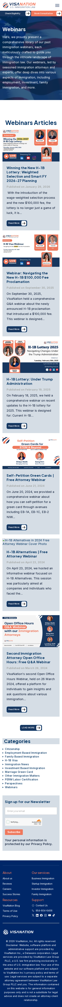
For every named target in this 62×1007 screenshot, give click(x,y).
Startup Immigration (42, 883)
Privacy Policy (10, 916)
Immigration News (17, 764)
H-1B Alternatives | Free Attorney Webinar (27, 554)
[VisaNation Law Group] (19, 5)
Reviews (7, 883)
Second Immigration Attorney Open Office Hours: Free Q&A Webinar (29, 657)
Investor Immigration (42, 889)
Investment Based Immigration (25, 768)
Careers (7, 889)
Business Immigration (43, 878)
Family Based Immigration (22, 756)
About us (7, 878)
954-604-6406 (44, 910)
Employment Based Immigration (26, 752)
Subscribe (13, 832)
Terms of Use (10, 910)
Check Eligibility (12, 14)
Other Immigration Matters (22, 775)
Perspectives (13, 783)
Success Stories (11, 894)
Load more (28, 728)
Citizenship (12, 749)
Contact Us (42, 905)
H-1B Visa (11, 760)
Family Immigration (41, 894)
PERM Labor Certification (21, 779)
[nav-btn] (58, 5)
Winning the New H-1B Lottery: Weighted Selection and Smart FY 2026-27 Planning (27, 174)
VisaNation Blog (11, 905)
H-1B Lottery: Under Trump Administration (30, 381)
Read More (14, 223)
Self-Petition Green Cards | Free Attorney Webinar (30, 477)
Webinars (11, 787)
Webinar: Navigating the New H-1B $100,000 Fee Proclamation (28, 277)
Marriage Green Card (19, 771)
